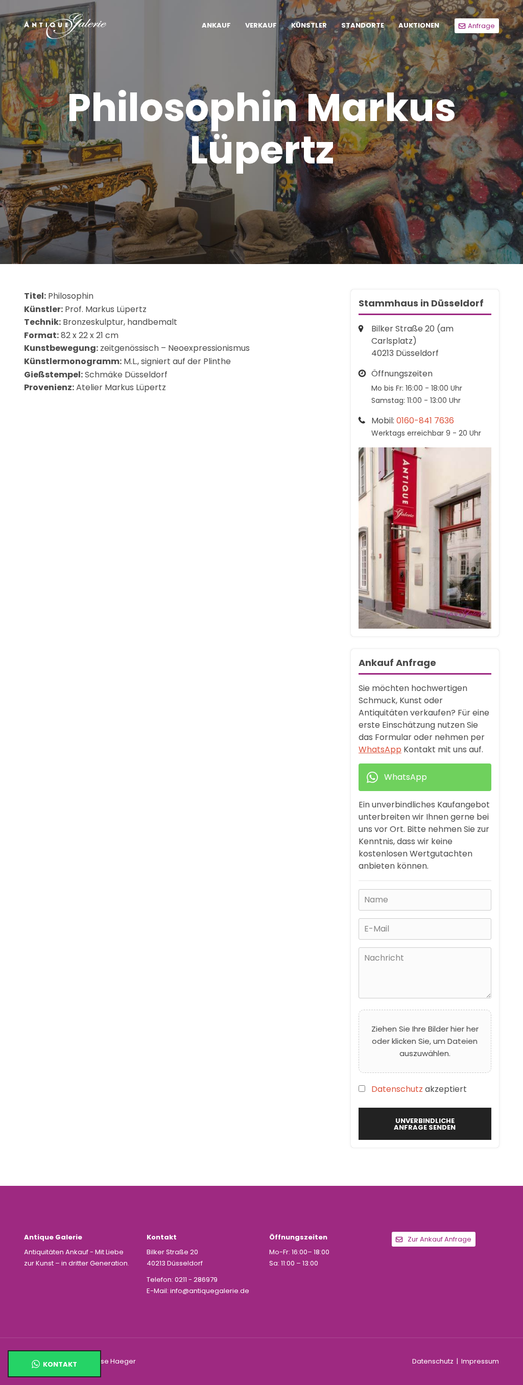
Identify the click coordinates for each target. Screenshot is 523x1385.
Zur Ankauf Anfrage (439, 1239)
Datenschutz (397, 1089)
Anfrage (481, 26)
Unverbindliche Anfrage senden (425, 1124)
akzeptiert (419, 1089)
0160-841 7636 (425, 420)
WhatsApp (380, 749)
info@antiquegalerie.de (209, 1291)
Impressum (480, 1361)
